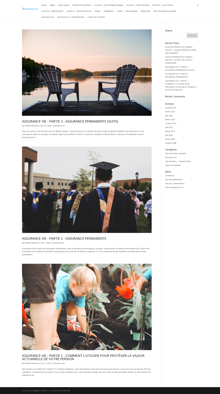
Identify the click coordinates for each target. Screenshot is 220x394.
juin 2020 (169, 115)
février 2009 (170, 139)
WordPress (65, 390)
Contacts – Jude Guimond (137, 5)
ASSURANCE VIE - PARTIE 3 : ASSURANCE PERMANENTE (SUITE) (70, 121)
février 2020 (170, 119)
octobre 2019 (170, 123)
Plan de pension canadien (165, 11)
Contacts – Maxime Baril (52, 11)
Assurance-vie (47, 17)
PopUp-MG (145, 11)
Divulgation (109, 11)
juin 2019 (169, 127)
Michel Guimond (32, 125)
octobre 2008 (170, 143)
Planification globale (82, 5)
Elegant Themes (40, 390)
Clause (97, 11)
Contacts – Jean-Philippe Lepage (108, 5)
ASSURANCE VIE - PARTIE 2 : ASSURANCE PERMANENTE (64, 238)
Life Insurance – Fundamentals (70, 17)
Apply (52, 5)
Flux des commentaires (175, 183)
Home (44, 5)
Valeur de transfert (96, 17)
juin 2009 (169, 135)
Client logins (63, 5)
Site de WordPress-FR (174, 187)
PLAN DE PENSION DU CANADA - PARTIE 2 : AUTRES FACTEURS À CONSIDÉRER (179, 60)
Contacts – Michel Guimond (79, 11)
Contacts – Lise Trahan (162, 5)
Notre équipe (132, 11)
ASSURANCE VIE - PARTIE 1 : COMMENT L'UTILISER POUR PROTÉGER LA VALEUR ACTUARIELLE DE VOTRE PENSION (83, 357)
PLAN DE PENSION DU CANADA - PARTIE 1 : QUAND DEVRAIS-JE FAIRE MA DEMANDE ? (180, 50)
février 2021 (170, 111)
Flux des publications (173, 179)
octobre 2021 (170, 107)
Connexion (169, 175)
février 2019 (170, 131)
